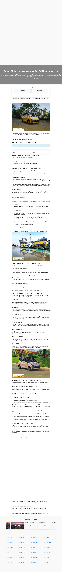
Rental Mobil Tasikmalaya (10, 562)
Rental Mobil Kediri (21, 562)
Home (20, 78)
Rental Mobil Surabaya (10, 536)
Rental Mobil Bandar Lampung (11, 556)
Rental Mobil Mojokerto (47, 543)
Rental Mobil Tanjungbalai (34, 561)
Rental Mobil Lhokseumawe (35, 558)
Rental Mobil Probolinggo (34, 542)
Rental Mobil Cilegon (21, 542)
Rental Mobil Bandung (9, 537)
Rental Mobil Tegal (21, 563)
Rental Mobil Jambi (21, 538)
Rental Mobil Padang (9, 558)
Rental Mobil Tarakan (34, 538)
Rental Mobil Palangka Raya (23, 561)
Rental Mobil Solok (46, 558)
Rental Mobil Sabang (46, 562)
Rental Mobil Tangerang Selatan (11, 551)
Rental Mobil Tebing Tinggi (35, 562)
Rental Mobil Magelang (47, 547)
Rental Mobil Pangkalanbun (47, 563)
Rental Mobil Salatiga (34, 557)
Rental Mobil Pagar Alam (47, 541)
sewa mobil (24, 78)
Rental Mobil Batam (9, 552)
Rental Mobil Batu (33, 547)
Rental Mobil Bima (46, 536)
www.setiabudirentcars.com (17, 305)
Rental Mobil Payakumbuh (47, 542)
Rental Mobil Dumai (21, 557)
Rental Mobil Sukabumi (22, 552)
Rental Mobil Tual (46, 557)
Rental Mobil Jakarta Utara (10, 546)
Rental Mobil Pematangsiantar (35, 536)
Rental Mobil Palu (21, 551)
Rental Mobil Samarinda (10, 561)
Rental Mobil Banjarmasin (22, 536)
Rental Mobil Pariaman (47, 552)
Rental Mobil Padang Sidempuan (35, 546)
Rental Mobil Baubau (46, 537)
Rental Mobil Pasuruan (34, 551)
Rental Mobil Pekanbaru (10, 553)
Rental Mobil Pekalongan (22, 558)
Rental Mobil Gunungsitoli (47, 546)
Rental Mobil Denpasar (22, 537)
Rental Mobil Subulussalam (47, 551)
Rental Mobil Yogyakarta (22, 546)
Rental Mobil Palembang (10, 547)
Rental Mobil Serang (9, 563)
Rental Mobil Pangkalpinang (35, 543)
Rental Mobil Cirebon (22, 556)
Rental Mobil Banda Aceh (34, 537)
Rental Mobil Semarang (10, 548)
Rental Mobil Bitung (34, 548)
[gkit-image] (13, 32)
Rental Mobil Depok (9, 543)
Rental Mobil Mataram (22, 543)
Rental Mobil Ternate (34, 552)
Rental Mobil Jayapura (22, 547)
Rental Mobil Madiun (34, 556)
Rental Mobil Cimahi (21, 541)
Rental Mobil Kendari (22, 553)
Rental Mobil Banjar (34, 553)
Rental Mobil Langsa (34, 563)
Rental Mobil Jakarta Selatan (10, 542)
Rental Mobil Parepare (47, 538)
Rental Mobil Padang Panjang (48, 561)
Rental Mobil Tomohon (47, 553)
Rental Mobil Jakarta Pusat (10, 557)
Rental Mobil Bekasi (9, 538)
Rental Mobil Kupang (22, 548)
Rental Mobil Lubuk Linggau (35, 541)
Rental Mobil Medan (9, 541)
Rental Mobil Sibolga (46, 556)
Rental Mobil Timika (46, 548)
